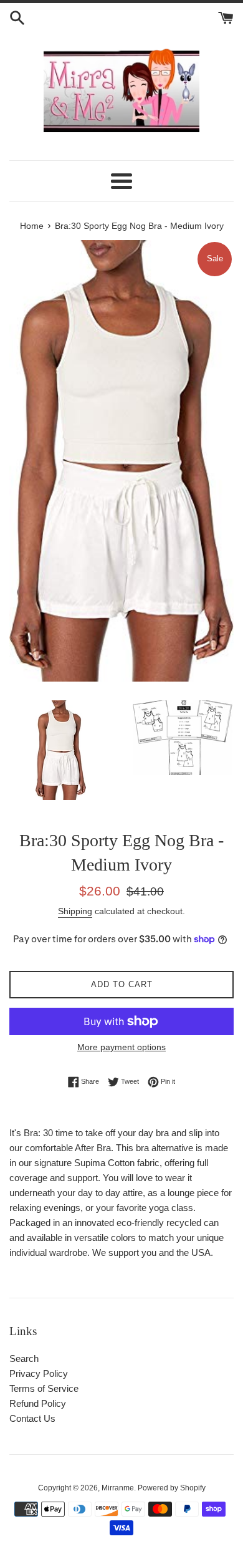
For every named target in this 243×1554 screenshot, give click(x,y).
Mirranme (118, 1488)
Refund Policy (37, 1403)
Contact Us (32, 1418)
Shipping (75, 911)
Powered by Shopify (172, 1488)
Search (24, 1358)
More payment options (121, 1047)
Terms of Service (44, 1388)
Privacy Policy (38, 1373)
